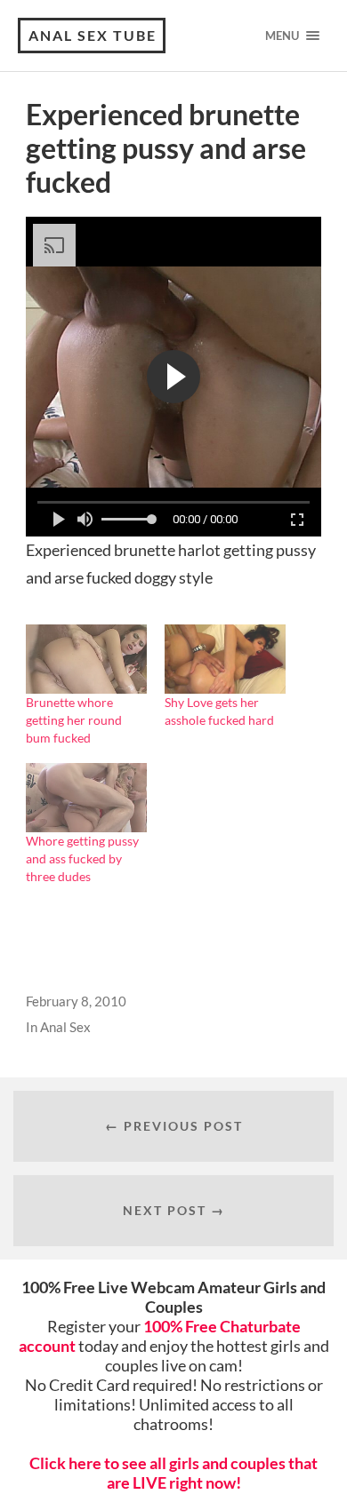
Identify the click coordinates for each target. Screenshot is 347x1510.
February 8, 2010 (76, 1001)
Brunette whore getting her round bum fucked (74, 720)
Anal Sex (65, 1027)
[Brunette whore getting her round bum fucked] (86, 659)
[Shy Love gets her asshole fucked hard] (225, 659)
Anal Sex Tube (92, 35)
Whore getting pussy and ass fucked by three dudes (82, 858)
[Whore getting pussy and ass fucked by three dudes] (86, 797)
